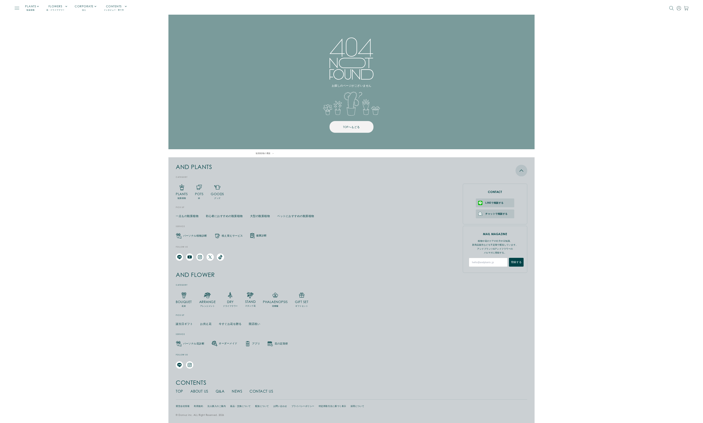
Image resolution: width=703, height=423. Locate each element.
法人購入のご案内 (216, 406)
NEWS (237, 391)
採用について (357, 406)
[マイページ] (679, 8)
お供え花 (205, 323)
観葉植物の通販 (263, 153)
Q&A (220, 391)
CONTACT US (261, 391)
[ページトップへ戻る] (495, 170)
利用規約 (198, 406)
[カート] (686, 8)
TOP (179, 391)
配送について (262, 406)
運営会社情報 (182, 406)
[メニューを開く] (17, 8)
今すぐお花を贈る (230, 323)
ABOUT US (199, 391)
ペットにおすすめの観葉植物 (295, 216)
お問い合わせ (280, 406)
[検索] (671, 8)
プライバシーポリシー (302, 406)
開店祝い (254, 323)
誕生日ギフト (184, 323)
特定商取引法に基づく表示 (332, 406)
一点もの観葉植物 (187, 216)
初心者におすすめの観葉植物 (224, 216)
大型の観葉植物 (260, 216)
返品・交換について (240, 406)
